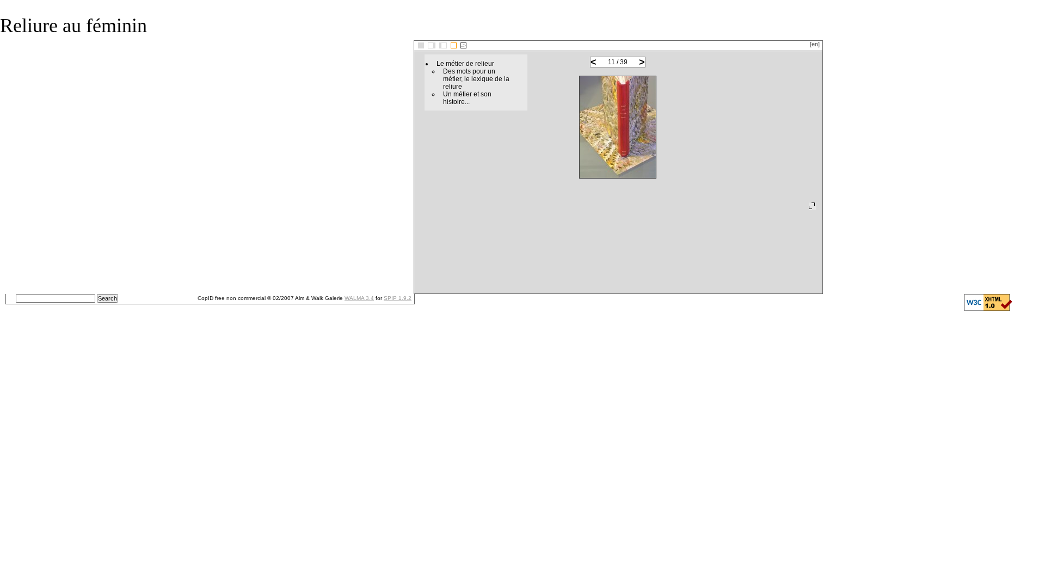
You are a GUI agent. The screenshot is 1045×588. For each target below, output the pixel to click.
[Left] (431, 45)
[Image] (454, 45)
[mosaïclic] (421, 45)
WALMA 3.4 (359, 298)
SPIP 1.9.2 (397, 298)
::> (463, 45)
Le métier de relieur (465, 64)
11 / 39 (618, 62)
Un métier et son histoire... (467, 98)
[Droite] (443, 45)
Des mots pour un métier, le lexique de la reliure (476, 79)
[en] (815, 44)
